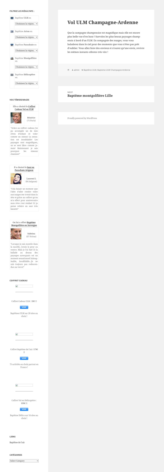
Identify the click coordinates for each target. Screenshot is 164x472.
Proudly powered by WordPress (82, 118)
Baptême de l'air (17, 442)
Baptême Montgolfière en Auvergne (24, 224)
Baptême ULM (90, 70)
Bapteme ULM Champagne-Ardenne (113, 70)
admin (76, 70)
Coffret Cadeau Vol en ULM (25, 108)
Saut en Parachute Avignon (24, 168)
